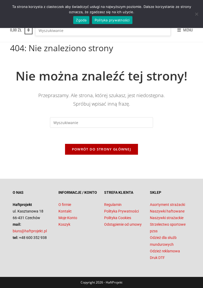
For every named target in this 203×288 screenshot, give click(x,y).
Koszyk (64, 224)
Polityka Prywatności (121, 211)
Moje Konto (67, 218)
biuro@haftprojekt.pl (30, 231)
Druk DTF (157, 258)
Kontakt (65, 211)
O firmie (64, 204)
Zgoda (81, 20)
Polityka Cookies (117, 218)
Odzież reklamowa (165, 251)
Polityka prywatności (112, 20)
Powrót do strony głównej (101, 149)
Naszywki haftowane (167, 211)
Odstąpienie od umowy (123, 224)
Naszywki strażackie (166, 218)
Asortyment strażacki (167, 204)
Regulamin (113, 204)
